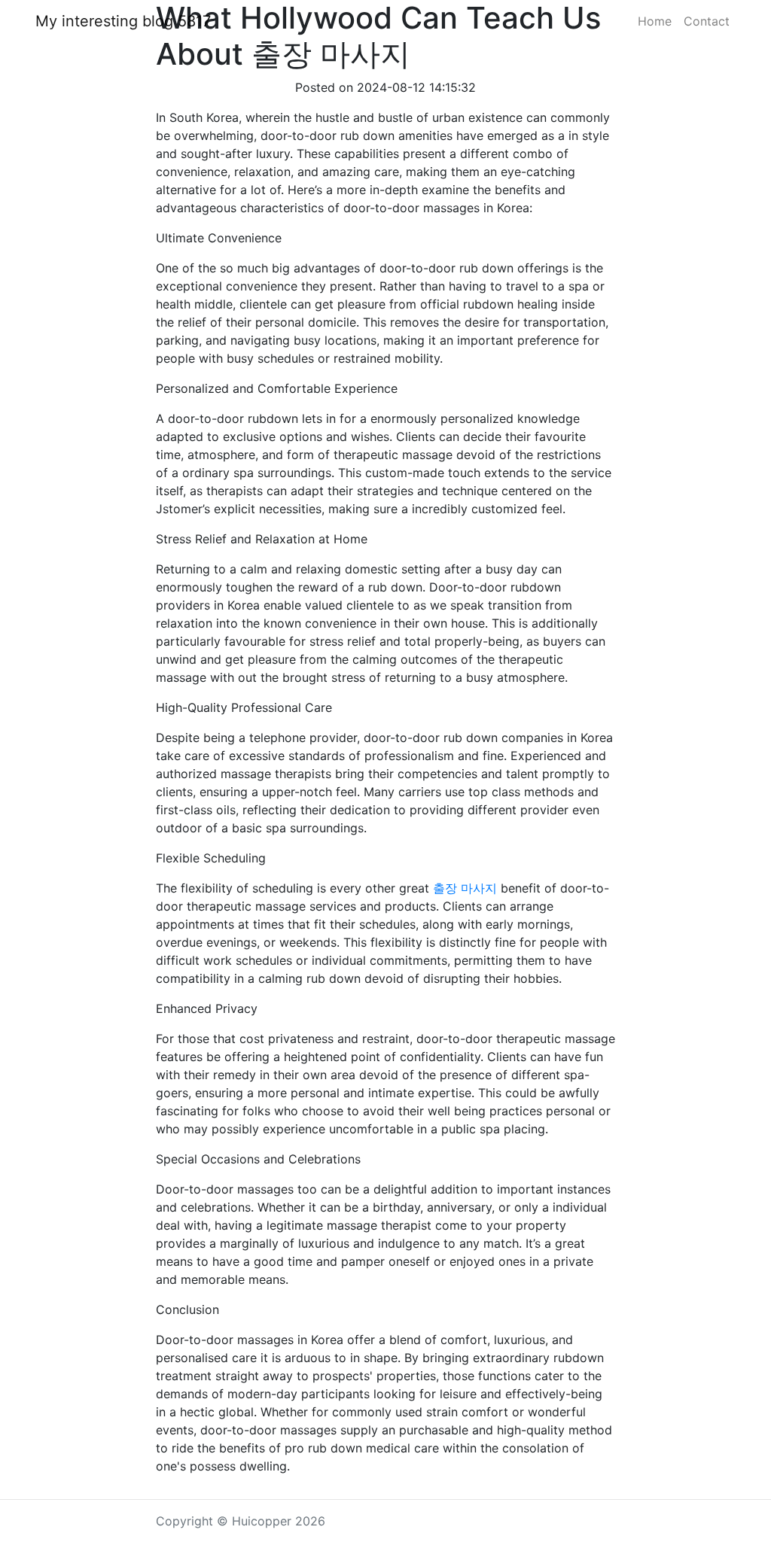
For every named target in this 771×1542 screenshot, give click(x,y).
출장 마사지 (465, 888)
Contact (707, 21)
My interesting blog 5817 (123, 21)
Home (655, 21)
